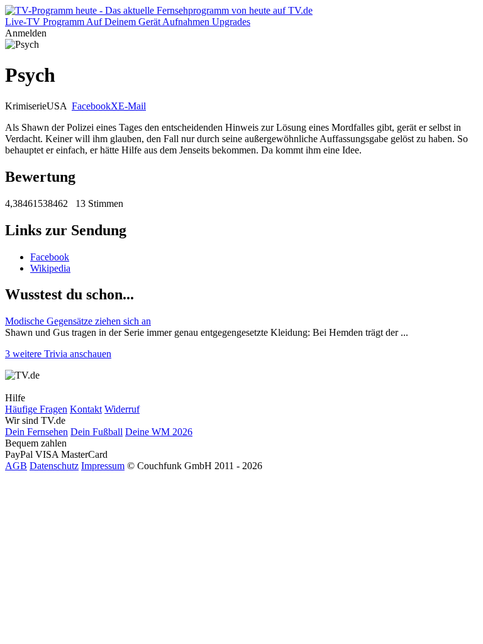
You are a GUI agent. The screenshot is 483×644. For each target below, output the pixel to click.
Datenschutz (54, 465)
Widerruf (122, 409)
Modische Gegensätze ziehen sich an (78, 321)
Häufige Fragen (36, 409)
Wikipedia (50, 268)
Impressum (103, 465)
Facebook (91, 106)
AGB (16, 465)
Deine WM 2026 (158, 431)
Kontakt (86, 409)
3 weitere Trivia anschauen (58, 353)
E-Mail (132, 106)
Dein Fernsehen (36, 431)
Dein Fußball (96, 431)
